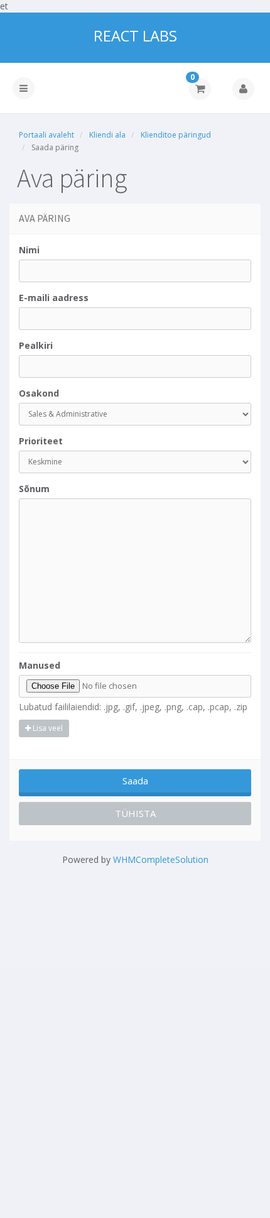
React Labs (135, 36)
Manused (39, 665)
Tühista (135, 813)
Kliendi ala (107, 134)
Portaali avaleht (46, 134)
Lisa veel (47, 728)
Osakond (39, 393)
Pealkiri (36, 345)
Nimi (29, 250)
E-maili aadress (54, 298)
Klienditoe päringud (176, 134)
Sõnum (34, 489)
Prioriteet (41, 441)
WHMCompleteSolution (160, 859)
